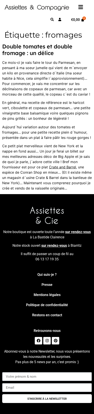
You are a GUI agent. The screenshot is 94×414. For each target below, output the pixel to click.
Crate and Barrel (62, 167)
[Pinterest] (55, 340)
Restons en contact (47, 315)
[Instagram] (47, 340)
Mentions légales (47, 295)
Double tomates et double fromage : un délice (37, 49)
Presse (47, 285)
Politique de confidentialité (47, 305)
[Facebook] (38, 340)
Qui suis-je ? (47, 274)
